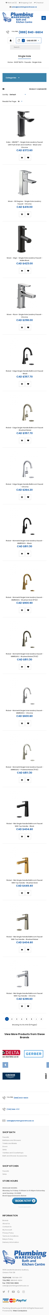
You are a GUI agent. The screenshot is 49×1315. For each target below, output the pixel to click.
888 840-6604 (16, 1280)
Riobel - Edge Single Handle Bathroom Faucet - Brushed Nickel (24, 428)
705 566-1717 (17, 1277)
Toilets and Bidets (10, 1143)
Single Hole (36, 62)
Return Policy (8, 1239)
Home (10, 62)
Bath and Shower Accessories (15, 1156)
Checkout (39, 3)
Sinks (5, 1149)
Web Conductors (20, 1311)
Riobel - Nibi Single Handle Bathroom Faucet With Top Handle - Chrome (24, 994)
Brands (5, 1220)
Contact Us (7, 1226)
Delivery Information (11, 1242)
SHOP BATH (18, 62)
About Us (6, 1223)
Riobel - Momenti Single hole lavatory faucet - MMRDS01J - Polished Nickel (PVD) (24, 768)
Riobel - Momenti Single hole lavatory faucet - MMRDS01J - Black (24, 541)
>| (41, 1019)
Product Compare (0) (37, 89)
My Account (7, 1230)
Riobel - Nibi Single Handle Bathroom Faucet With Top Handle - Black (24, 824)
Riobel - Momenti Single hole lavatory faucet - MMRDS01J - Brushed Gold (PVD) (24, 598)
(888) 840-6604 (31, 32)
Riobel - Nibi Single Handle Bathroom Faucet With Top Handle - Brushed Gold (24, 881)
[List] (3, 89)
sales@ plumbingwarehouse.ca (16, 1285)
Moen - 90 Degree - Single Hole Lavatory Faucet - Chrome (24, 202)
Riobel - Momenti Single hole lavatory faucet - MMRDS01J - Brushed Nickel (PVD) (24, 655)
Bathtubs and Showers (12, 1140)
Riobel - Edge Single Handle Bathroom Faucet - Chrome (24, 485)
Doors (5, 1146)
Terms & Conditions (10, 1236)
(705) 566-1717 (13, 1109)
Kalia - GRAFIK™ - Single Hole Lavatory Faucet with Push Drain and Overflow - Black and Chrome (24, 145)
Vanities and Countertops (13, 1153)
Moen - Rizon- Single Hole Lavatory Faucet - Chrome (24, 315)
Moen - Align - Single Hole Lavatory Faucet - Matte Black (24, 259)
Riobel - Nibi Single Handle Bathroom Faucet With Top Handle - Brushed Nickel (24, 938)
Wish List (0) (12, 3)
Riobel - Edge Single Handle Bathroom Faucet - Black (24, 372)
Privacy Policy (8, 1233)
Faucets (27, 62)
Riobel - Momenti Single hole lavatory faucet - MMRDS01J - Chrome (24, 711)
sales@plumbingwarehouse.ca (24, 7)
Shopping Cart (26, 3)
